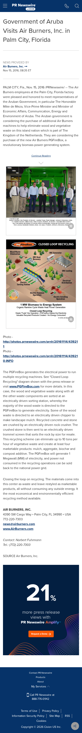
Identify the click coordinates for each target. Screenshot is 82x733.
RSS (67, 716)
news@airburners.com (19, 524)
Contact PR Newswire (40, 673)
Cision (48, 727)
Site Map (54, 716)
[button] (41, 197)
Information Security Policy (28, 716)
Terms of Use (29, 711)
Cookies (41, 721)
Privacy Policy (50, 711)
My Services (39, 686)
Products (40, 677)
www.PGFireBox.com (24, 386)
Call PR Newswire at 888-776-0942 (41, 697)
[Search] (77, 6)
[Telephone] (67, 6)
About (40, 681)
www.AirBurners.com (18, 528)
